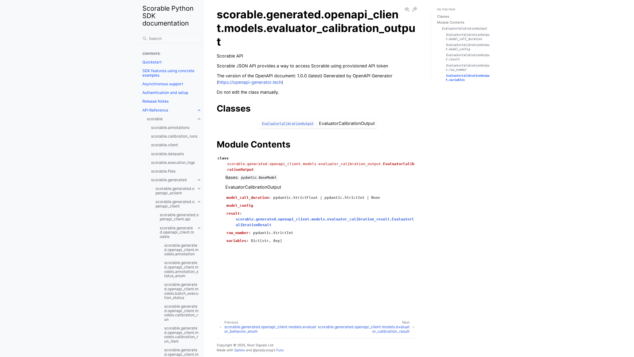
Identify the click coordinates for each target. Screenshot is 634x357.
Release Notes (155, 101)
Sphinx (239, 350)
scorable (155, 119)
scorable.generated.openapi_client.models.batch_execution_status (181, 291)
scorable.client (164, 145)
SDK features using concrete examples (168, 73)
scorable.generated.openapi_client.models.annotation (181, 249)
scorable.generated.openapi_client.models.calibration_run (181, 313)
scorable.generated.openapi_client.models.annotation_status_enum (181, 269)
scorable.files (163, 171)
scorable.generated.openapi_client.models (177, 232)
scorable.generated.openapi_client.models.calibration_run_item (181, 335)
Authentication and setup (165, 92)
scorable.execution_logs (173, 162)
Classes (443, 16)
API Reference (155, 110)
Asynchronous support (162, 84)
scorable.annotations (170, 127)
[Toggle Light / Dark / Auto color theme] (414, 9)
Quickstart (152, 62)
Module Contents (450, 22)
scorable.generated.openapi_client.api (179, 217)
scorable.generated (169, 180)
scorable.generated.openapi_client (175, 203)
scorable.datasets (167, 153)
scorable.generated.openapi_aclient (175, 190)
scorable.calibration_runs (174, 136)
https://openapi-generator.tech (250, 82)
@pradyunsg (263, 350)
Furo (280, 350)
